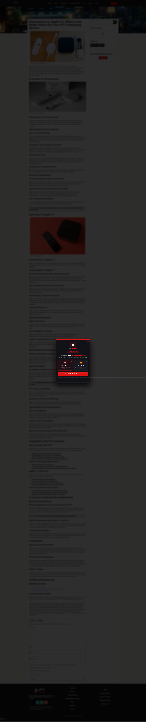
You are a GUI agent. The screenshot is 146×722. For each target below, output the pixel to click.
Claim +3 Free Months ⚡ (73, 373)
